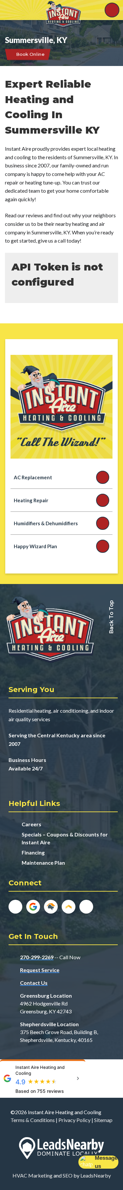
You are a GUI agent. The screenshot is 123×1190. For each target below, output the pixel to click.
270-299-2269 (36, 957)
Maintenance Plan (43, 862)
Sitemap (103, 1120)
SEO (67, 1175)
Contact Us (34, 983)
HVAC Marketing (32, 1175)
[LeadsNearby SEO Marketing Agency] (61, 1149)
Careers (31, 824)
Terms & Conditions (32, 1120)
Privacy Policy (74, 1120)
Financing (33, 852)
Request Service (39, 970)
